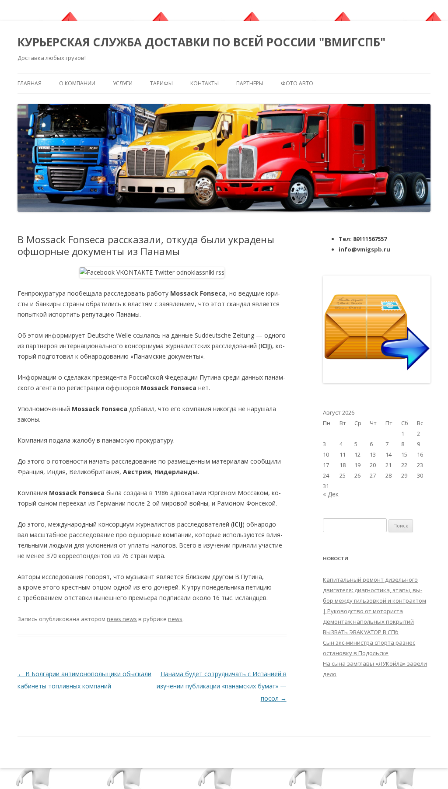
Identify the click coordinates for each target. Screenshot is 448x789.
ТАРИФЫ (161, 83)
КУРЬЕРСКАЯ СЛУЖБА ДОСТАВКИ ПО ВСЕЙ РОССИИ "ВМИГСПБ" (201, 42)
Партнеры (249, 83)
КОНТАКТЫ (204, 83)
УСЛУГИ (123, 83)
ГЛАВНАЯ (30, 83)
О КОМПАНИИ (77, 83)
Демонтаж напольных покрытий (368, 621)
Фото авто (297, 83)
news (175, 619)
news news (122, 619)
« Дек (331, 494)
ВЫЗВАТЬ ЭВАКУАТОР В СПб (361, 632)
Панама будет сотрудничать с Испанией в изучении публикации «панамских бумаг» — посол (222, 686)
